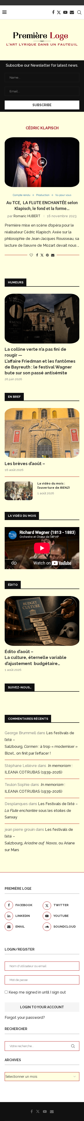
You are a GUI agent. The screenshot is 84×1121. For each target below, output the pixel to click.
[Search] (79, 12)
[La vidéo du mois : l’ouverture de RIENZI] (19, 490)
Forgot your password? (25, 1017)
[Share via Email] (52, 255)
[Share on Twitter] (42, 255)
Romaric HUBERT (27, 216)
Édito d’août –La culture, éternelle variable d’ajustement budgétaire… (35, 657)
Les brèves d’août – (25, 463)
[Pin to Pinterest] (47, 255)
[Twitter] (59, 12)
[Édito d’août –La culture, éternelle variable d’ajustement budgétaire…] (42, 621)
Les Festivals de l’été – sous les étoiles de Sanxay (41, 811)
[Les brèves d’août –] (42, 433)
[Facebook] (53, 12)
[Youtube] (65, 12)
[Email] (72, 12)
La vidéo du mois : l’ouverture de (53, 485)
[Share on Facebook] (37, 255)
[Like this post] (31, 255)
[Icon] (42, 162)
